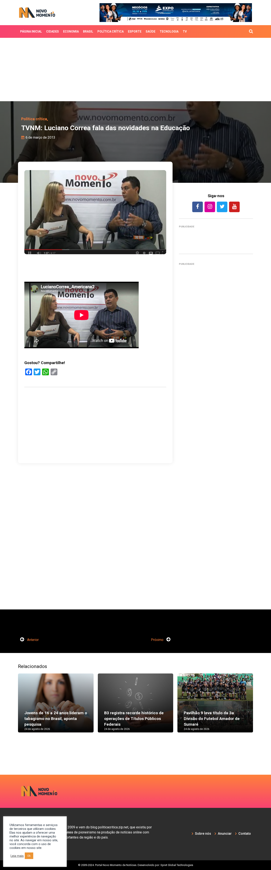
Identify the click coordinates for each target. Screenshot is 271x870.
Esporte (134, 31)
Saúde (150, 31)
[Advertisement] (135, 69)
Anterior (32, 640)
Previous (11, 707)
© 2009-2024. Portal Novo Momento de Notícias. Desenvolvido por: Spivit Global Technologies (135, 865)
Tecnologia (169, 31)
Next (259, 707)
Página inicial (31, 31)
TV (185, 31)
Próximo (157, 640)
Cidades (52, 31)
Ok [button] (29, 855)
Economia (71, 31)
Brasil (88, 31)
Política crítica (110, 31)
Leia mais (17, 856)
